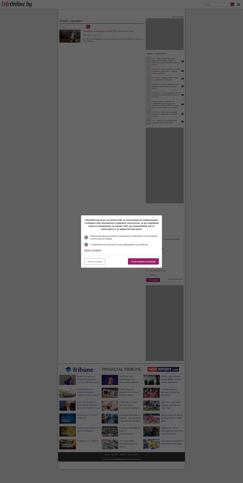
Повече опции (95, 262)
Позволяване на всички (143, 262)
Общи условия (92, 250)
